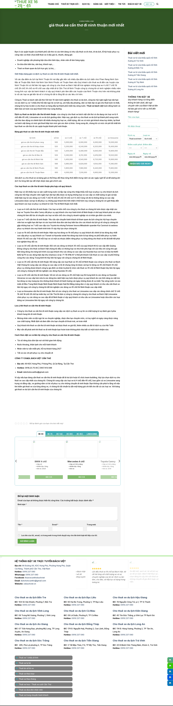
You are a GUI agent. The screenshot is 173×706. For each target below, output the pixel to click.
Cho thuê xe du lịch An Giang (31, 624)
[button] (157, 4)
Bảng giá (97, 4)
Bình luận (22, 504)
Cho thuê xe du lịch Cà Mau (79, 610)
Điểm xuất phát (135, 144)
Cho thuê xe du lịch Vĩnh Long (32, 610)
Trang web (91, 525)
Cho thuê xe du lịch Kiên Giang (130, 610)
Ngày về (147, 154)
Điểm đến (147, 144)
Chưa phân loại (86, 21)
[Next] (119, 461)
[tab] (41, 434)
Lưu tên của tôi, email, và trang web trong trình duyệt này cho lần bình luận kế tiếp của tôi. (59, 535)
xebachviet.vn (30, 584)
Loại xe (146, 135)
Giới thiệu (109, 4)
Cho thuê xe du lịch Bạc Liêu (80, 597)
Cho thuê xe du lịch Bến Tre (30, 597)
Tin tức (122, 4)
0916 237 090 (28, 571)
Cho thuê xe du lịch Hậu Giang (130, 597)
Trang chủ (53, 4)
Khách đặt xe (135, 4)
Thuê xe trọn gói (69, 4)
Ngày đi (131, 154)
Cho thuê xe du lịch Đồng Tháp (81, 624)
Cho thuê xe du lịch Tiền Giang (81, 640)
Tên (20, 525)
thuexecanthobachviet (35, 577)
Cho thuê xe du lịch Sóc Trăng (32, 640)
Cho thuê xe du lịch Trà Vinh (129, 640)
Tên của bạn (133, 117)
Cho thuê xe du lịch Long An (129, 624)
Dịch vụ (86, 4)
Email (55, 525)
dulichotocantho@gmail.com (33, 580)
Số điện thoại (134, 126)
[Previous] (16, 461)
